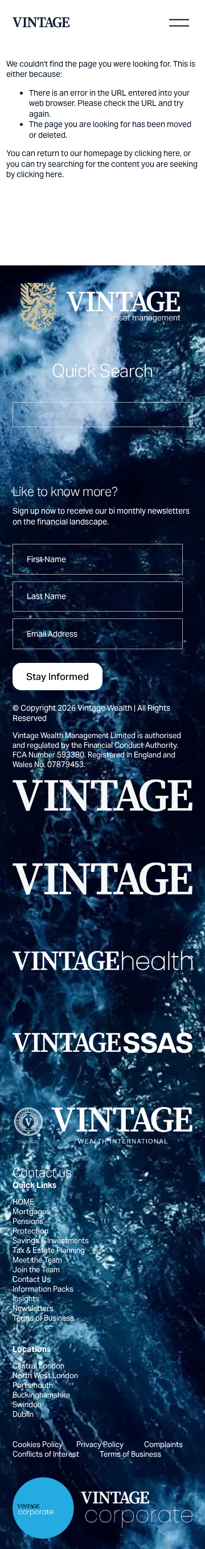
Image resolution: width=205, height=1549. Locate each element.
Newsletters (33, 1308)
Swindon (27, 1404)
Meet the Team (37, 1260)
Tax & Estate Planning (49, 1250)
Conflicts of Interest (46, 1454)
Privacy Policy (100, 1444)
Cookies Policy (38, 1444)
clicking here (157, 153)
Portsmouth (33, 1385)
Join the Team (36, 1270)
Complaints (163, 1444)
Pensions (28, 1221)
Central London (38, 1366)
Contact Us (32, 1279)
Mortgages (31, 1211)
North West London (45, 1375)
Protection (30, 1231)
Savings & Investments (51, 1240)
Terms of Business (43, 1318)
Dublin (23, 1414)
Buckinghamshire (41, 1395)
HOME (23, 1202)
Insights (26, 1299)
